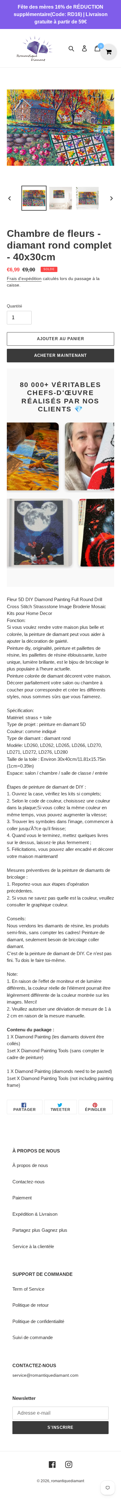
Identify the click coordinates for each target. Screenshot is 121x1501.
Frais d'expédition (24, 278)
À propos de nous (30, 1165)
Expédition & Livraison (34, 1214)
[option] (34, 198)
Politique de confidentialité (38, 1321)
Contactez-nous (28, 1181)
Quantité (14, 306)
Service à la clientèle (33, 1246)
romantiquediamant (67, 1481)
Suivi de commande (32, 1337)
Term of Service (28, 1289)
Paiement (22, 1197)
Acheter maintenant (60, 355)
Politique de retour (30, 1305)
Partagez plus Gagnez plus (39, 1230)
